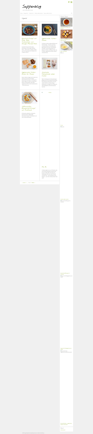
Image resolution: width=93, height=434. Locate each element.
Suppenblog (31, 6)
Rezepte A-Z (26, 13)
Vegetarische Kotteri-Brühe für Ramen (29, 73)
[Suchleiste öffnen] (71, 13)
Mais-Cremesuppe (64, 51)
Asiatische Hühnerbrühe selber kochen (48, 74)
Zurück (23, 182)
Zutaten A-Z (31, 13)
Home (21, 13)
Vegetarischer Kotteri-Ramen (49, 39)
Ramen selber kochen (48, 13)
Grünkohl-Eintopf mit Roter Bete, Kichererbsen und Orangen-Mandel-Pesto (29, 41)
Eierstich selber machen (65, 199)
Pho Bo (44, 167)
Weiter (33, 182)
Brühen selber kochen (39, 13)
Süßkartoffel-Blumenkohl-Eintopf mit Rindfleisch (28, 108)
